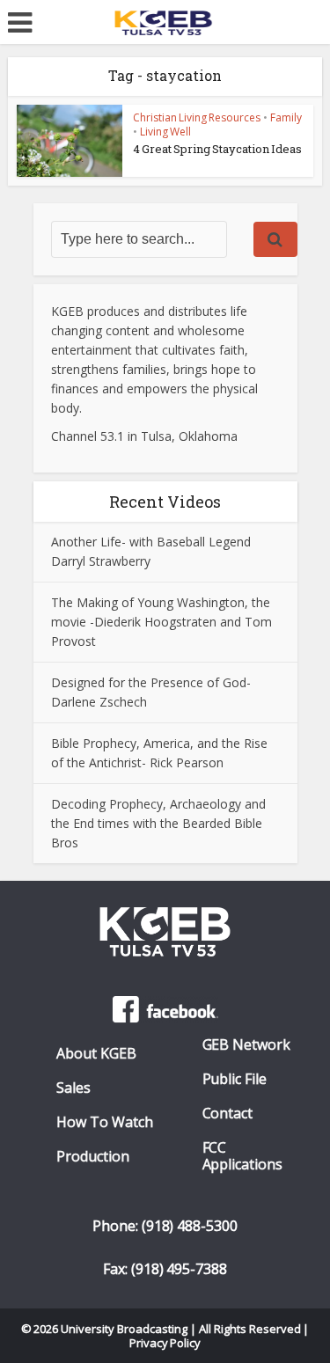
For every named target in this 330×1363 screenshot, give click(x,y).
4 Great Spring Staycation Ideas (217, 149)
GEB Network (246, 1045)
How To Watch (104, 1122)
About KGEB (96, 1053)
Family (286, 117)
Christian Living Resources (196, 117)
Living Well (165, 131)
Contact (227, 1113)
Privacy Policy (165, 1343)
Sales (73, 1088)
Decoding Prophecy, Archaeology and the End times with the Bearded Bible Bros (158, 823)
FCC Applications (242, 1156)
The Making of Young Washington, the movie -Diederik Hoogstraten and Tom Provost (161, 621)
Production (92, 1156)
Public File (235, 1079)
